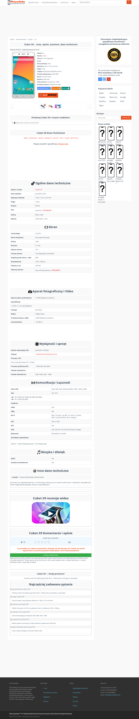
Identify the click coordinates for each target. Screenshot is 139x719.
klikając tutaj (63, 144)
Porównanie (76, 693)
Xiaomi (123, 93)
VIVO (122, 101)
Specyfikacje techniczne (80, 688)
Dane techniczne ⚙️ (44, 88)
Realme (113, 101)
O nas (45, 688)
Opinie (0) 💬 (56, 88)
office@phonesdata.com (112, 695)
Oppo (101, 105)
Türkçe (52, 713)
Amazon (47, 210)
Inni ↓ (74, 2)
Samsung (113, 93)
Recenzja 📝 (66, 88)
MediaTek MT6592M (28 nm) (46, 354)
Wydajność (48, 138)
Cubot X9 (38, 190)
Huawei (102, 97)
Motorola (113, 97)
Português (62, 713)
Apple (101, 93)
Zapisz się (126, 118)
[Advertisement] (69, 21)
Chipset (75, 697)
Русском (46, 713)
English (26, 713)
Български (68, 713)
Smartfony (33, 2)
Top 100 (75, 701)
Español (30, 713)
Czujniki (67, 138)
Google (123, 97)
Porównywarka (50, 2)
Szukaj (75, 706)
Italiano (56, 713)
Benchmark (74, 138)
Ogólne (26, 138)
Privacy (45, 701)
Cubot (44, 56)
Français (41, 713)
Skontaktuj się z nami (50, 693)
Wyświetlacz (33, 138)
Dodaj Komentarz (50, 555)
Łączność (56, 138)
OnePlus (102, 101)
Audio (61, 138)
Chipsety (64, 2)
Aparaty (40, 138)
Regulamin (46, 697)
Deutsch (35, 713)
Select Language (14, 713)
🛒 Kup (44, 95)
